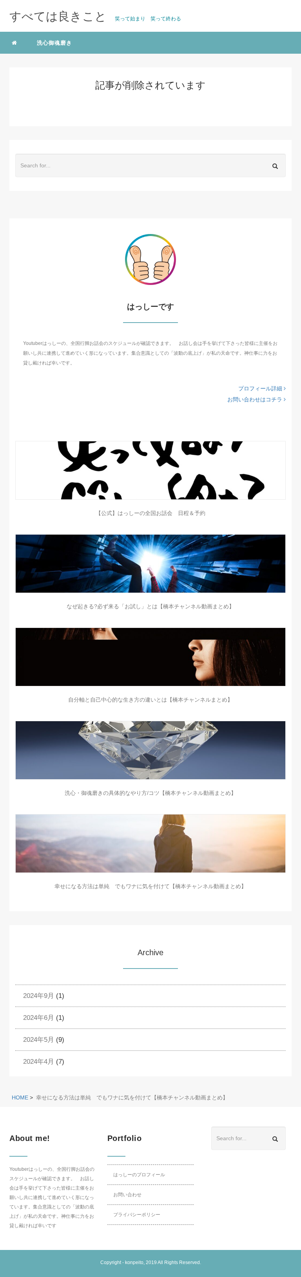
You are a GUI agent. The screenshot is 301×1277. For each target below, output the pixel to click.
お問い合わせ (127, 1194)
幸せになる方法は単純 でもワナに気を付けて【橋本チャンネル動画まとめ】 (150, 886)
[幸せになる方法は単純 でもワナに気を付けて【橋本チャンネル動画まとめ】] (150, 843)
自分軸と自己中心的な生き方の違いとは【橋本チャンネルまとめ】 (150, 700)
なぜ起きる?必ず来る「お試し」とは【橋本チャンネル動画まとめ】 (150, 606)
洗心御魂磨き (54, 43)
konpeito (134, 1262)
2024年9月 (38, 995)
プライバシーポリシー (136, 1214)
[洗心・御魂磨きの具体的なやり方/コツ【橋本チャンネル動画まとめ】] (150, 750)
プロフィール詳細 (261, 388)
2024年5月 (38, 1039)
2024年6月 (38, 1017)
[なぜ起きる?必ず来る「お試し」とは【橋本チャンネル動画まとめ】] (150, 563)
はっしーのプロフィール (139, 1174)
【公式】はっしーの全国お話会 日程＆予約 (150, 513)
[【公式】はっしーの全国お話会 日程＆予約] (150, 470)
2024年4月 (38, 1061)
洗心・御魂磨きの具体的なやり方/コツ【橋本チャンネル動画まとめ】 (150, 793)
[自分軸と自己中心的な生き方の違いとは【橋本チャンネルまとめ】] (150, 657)
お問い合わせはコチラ (255, 399)
